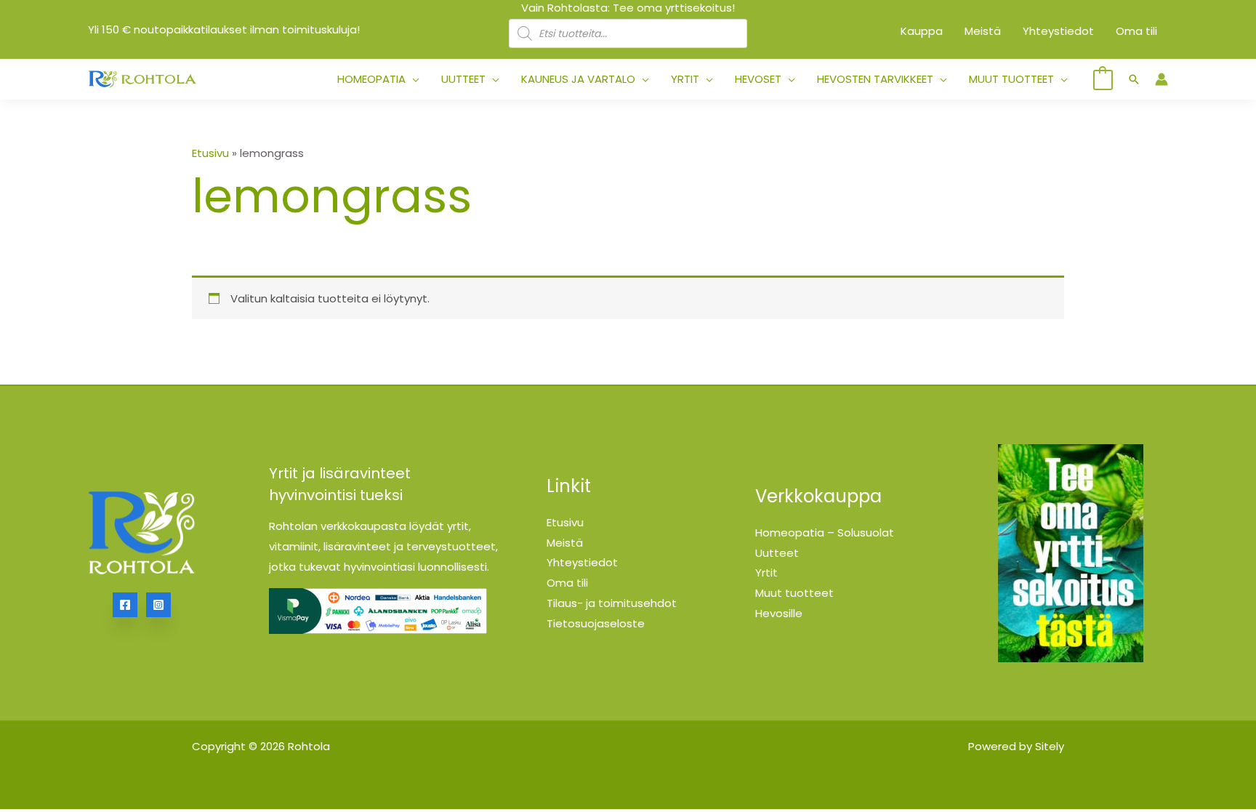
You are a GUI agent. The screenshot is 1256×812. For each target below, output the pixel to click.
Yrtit (766, 572)
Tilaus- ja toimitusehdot (612, 603)
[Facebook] (125, 604)
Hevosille (778, 613)
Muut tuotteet (794, 592)
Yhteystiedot (582, 562)
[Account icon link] (1161, 79)
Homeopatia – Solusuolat (824, 532)
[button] (412, 79)
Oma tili (567, 582)
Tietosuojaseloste (596, 623)
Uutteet (777, 552)
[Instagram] (158, 604)
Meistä (565, 542)
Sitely (1049, 746)
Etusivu (210, 153)
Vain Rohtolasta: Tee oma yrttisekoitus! (628, 7)
